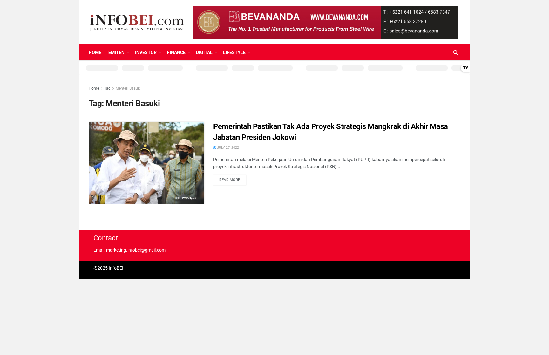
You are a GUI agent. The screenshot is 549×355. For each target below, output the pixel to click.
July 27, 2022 (227, 148)
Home (95, 52)
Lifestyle (234, 52)
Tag (107, 88)
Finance (176, 52)
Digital (204, 52)
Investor (146, 52)
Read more (229, 180)
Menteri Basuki (128, 88)
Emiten (116, 52)
